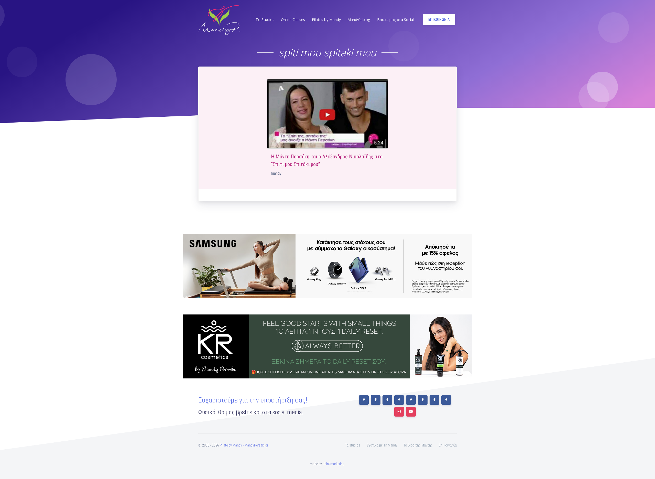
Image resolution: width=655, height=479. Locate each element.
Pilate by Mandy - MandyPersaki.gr (244, 445)
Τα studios (352, 445)
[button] (264, 20)
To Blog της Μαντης (418, 445)
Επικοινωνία (448, 445)
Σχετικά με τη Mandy (381, 445)
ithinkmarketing (333, 464)
